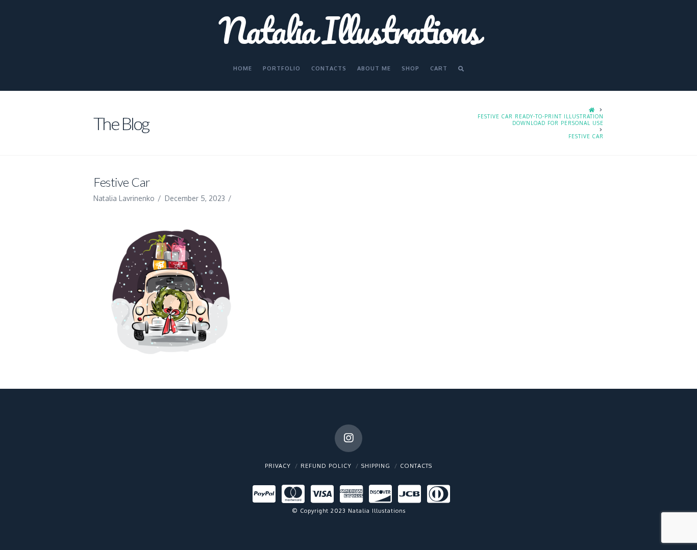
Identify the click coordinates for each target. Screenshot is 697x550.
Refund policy (326, 465)
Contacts (416, 465)
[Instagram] (348, 438)
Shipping (375, 465)
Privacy (278, 465)
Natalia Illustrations (348, 30)
